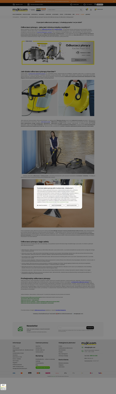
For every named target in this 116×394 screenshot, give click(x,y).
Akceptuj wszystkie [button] (71, 205)
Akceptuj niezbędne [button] (56, 205)
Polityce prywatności (50, 202)
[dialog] (58, 197)
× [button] (80, 186)
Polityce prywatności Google (63, 202)
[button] (42, 205)
